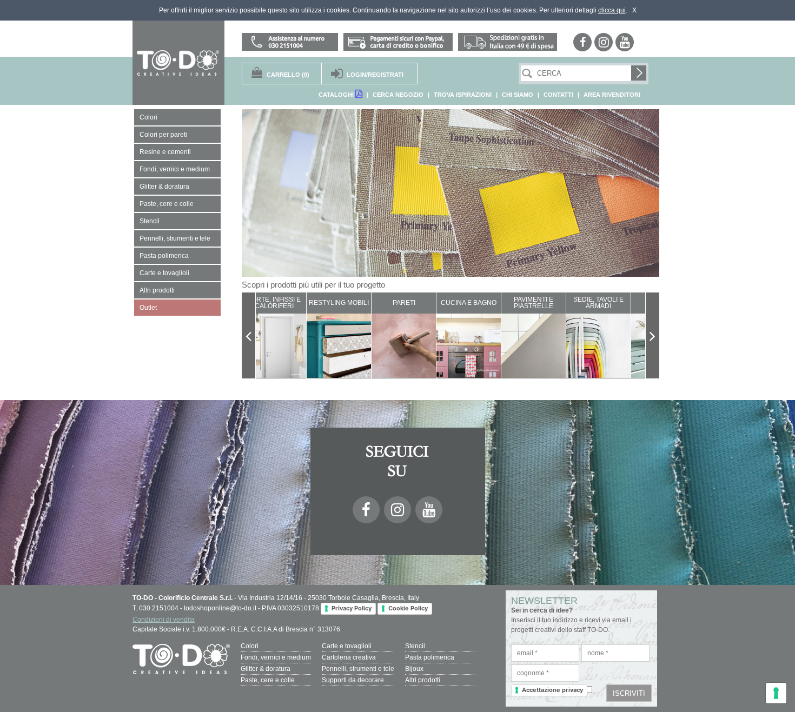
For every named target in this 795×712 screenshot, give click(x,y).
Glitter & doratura (265, 669)
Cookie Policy (408, 608)
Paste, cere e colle (268, 680)
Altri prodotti (422, 680)
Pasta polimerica (429, 657)
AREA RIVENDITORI (612, 94)
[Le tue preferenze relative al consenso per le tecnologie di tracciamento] (776, 693)
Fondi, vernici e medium (276, 657)
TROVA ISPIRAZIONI (463, 94)
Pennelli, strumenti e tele (358, 669)
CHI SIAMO (517, 94)
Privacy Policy (352, 608)
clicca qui (612, 10)
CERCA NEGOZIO (398, 94)
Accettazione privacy (552, 690)
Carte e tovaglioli (347, 646)
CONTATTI (558, 94)
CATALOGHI (337, 94)
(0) (288, 74)
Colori (250, 646)
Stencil (415, 646)
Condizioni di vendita (163, 619)
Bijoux (414, 669)
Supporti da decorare (353, 680)
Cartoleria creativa (349, 657)
